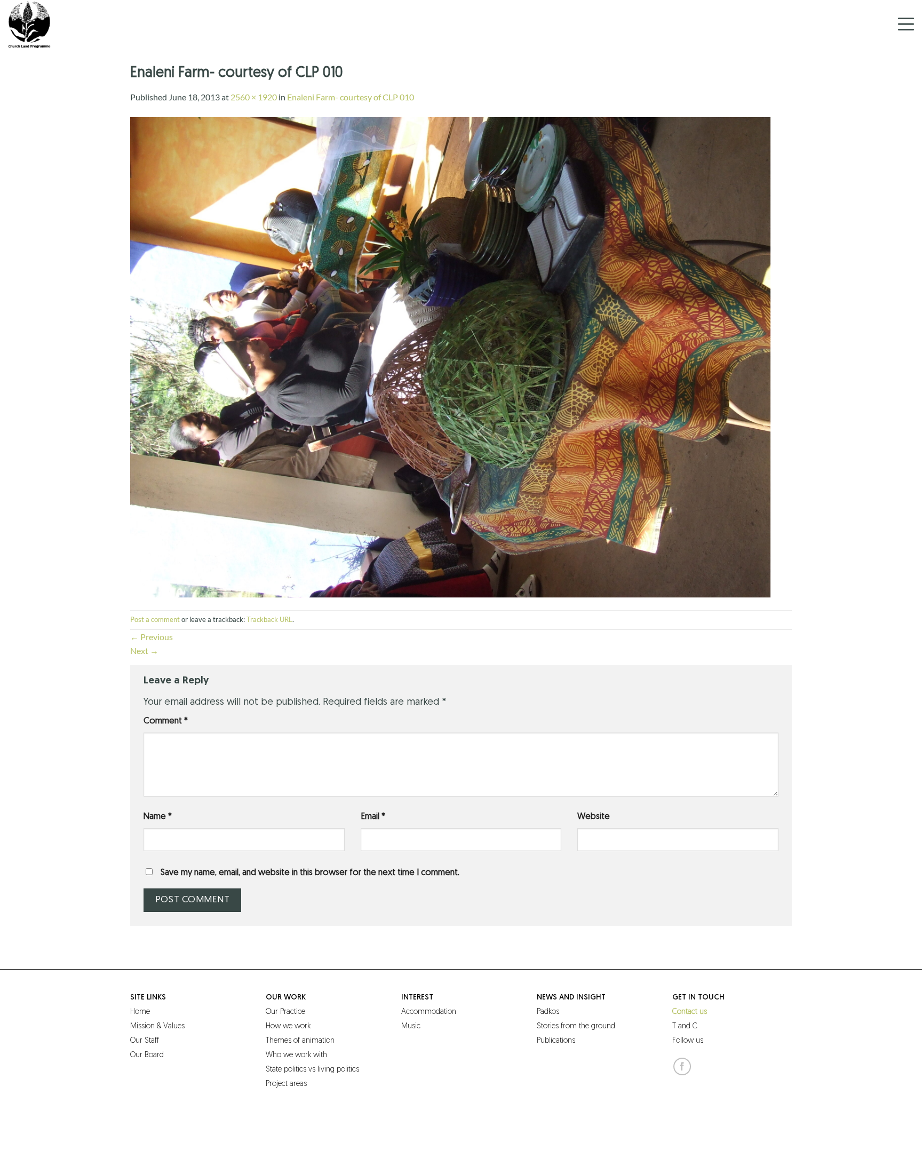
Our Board (147, 1055)
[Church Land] (61, 24)
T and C (684, 1026)
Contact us (689, 1012)
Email (373, 817)
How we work (288, 1026)
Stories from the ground (576, 1026)
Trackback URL (269, 619)
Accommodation (428, 1012)
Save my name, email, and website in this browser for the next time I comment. (310, 873)
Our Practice (285, 1012)
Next (144, 650)
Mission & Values (157, 1026)
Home (140, 1012)
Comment (166, 721)
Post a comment (155, 619)
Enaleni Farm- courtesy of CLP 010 (350, 97)
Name (158, 817)
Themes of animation (300, 1041)
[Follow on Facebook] (682, 1066)
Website (593, 817)
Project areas (286, 1084)
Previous (151, 637)
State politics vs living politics (312, 1070)
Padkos (548, 1012)
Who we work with (296, 1055)
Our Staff (144, 1041)
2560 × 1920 (253, 97)
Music (410, 1026)
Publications (556, 1041)
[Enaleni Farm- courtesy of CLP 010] (450, 356)
